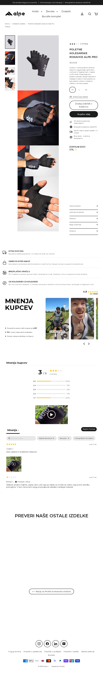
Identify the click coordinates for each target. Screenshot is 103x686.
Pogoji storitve (15, 652)
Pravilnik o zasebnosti (33, 652)
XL (86, 90)
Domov (7, 24)
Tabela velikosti (87, 652)
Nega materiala (75, 225)
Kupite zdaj (83, 114)
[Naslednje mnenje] (88, 343)
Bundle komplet (51, 16)
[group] (72, 318)
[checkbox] (84, 438)
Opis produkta (75, 206)
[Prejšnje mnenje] (84, 343)
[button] (51, 381)
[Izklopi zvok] (65, 335)
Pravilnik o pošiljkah (52, 652)
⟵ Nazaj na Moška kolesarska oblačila (51, 591)
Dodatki (66, 11)
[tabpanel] (51, 464)
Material (72, 218)
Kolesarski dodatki (18, 24)
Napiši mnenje (89, 429)
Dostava (72, 231)
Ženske (50, 11)
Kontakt (51, 655)
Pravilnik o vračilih (71, 652)
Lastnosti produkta (76, 212)
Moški (36, 11)
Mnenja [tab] (13, 430)
